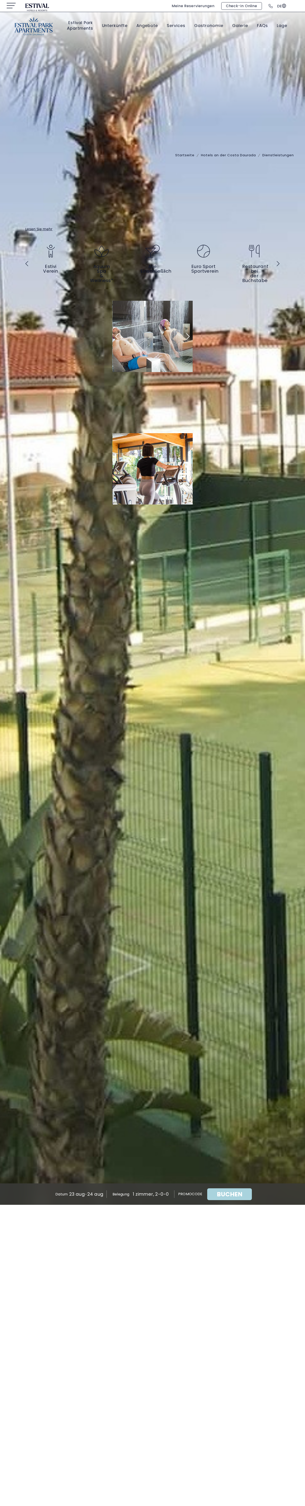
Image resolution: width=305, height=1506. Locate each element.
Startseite (184, 155)
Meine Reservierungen (193, 6)
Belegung (121, 1194)
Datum (61, 1194)
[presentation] (27, 263)
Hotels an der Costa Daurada (228, 155)
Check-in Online (241, 6)
